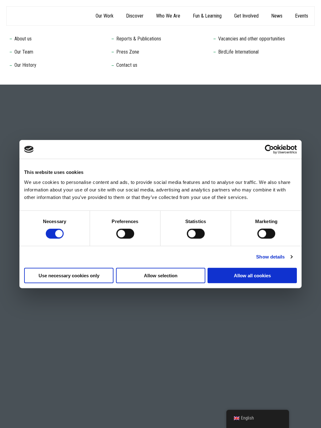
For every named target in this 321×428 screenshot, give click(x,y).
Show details (270, 256)
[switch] (125, 234)
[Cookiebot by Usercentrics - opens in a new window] (269, 149)
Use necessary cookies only (69, 275)
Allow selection (160, 275)
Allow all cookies (252, 275)
